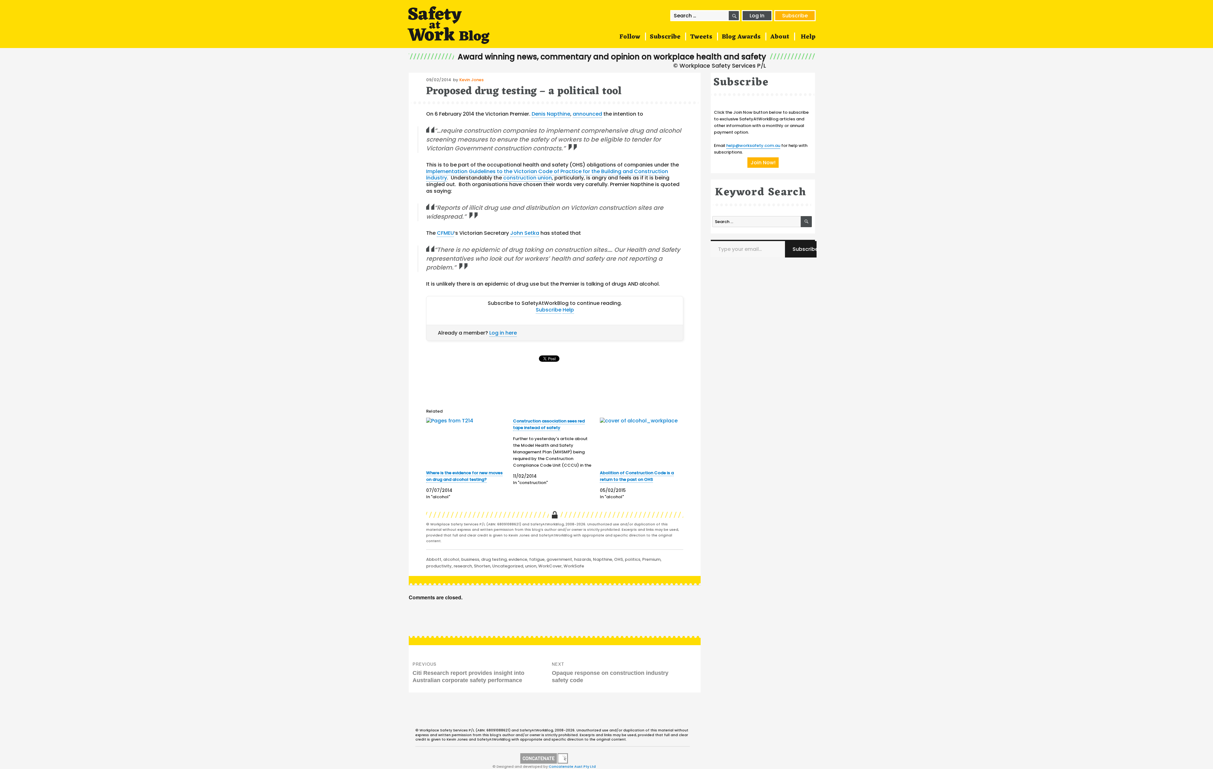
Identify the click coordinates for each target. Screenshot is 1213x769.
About (779, 37)
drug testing (494, 559)
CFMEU (445, 233)
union (530, 566)
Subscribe (795, 15)
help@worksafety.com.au (753, 145)
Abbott (433, 559)
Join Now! (763, 162)
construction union (527, 177)
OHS (618, 559)
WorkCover (550, 566)
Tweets (701, 37)
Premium (651, 559)
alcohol (451, 559)
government (559, 559)
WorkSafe (574, 566)
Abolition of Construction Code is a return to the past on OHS (637, 476)
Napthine (602, 559)
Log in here (503, 332)
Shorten (482, 566)
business (470, 559)
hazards (582, 559)
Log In (757, 15)
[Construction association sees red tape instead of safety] (556, 452)
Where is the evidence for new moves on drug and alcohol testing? (464, 476)
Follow (629, 37)
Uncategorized (507, 566)
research (463, 566)
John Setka (524, 233)
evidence (518, 559)
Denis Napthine (551, 114)
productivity (439, 566)
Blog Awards (741, 37)
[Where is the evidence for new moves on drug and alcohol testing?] (467, 441)
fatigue (537, 559)
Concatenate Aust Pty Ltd (572, 766)
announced (587, 114)
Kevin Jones (471, 80)
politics (632, 559)
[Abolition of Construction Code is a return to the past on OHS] (641, 441)
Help (808, 37)
